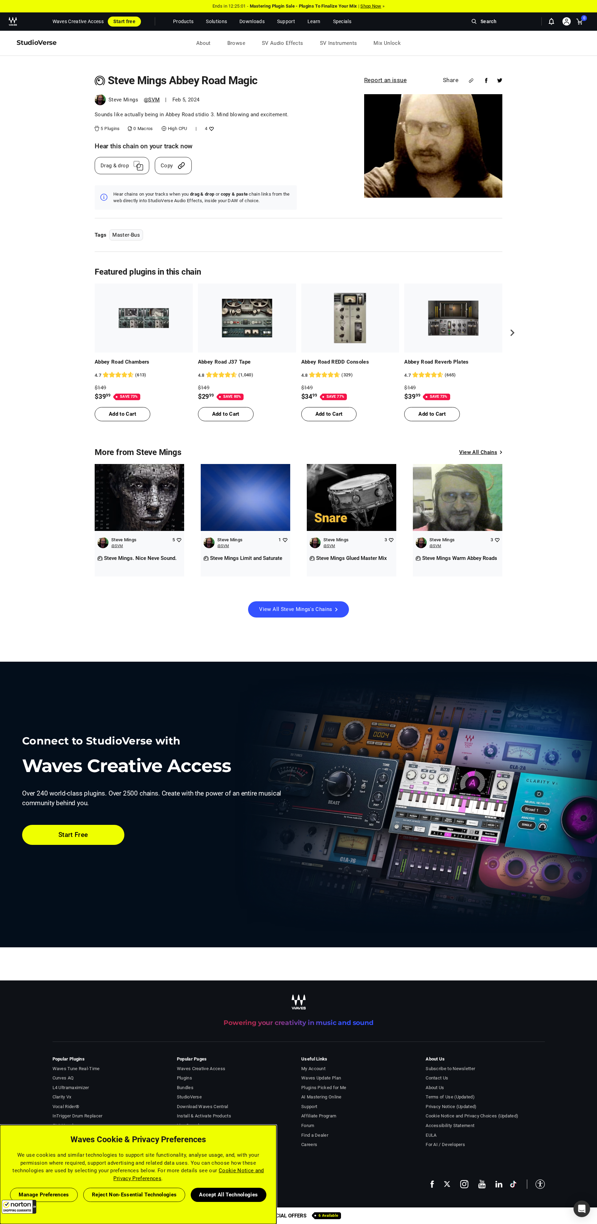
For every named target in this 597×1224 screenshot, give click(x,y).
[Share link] (471, 80)
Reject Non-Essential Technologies (134, 1195)
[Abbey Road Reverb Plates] (453, 318)
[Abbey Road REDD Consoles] (350, 318)
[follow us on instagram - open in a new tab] (464, 1184)
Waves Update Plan (321, 1077)
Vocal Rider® (66, 1106)
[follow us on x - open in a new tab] (447, 1184)
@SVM (152, 100)
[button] (19, 1207)
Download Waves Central (202, 1106)
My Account (313, 1068)
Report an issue (385, 80)
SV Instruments (338, 43)
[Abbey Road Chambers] (144, 318)
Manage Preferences (44, 1195)
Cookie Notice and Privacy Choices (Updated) (472, 1115)
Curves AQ (63, 1077)
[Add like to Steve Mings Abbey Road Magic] (210, 128)
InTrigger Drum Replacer (78, 1115)
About (203, 43)
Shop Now (370, 6)
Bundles (185, 1087)
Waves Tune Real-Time (76, 1068)
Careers (309, 1144)
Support (309, 1106)
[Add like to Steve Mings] (178, 539)
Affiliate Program (318, 1115)
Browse (236, 43)
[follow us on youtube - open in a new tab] (482, 1183)
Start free (124, 21)
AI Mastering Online (321, 1096)
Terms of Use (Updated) (450, 1096)
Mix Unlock (387, 43)
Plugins (184, 1077)
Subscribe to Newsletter (450, 1068)
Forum (307, 1125)
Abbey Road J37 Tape (224, 362)
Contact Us (437, 1077)
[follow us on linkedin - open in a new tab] (498, 1184)
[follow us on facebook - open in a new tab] (432, 1184)
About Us (435, 1087)
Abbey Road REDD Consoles (335, 362)
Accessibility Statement (450, 1125)
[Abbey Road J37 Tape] (247, 318)
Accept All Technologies (228, 1195)
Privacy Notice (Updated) (451, 1106)
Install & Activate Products (204, 1115)
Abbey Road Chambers (122, 362)
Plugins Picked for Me (323, 1087)
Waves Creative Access (78, 21)
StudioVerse (189, 1096)
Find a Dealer (314, 1135)
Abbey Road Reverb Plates (436, 362)
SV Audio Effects (282, 43)
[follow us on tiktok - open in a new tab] (513, 1184)
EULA (431, 1135)
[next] (510, 333)
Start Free (73, 835)
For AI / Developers (445, 1144)
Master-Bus (126, 235)
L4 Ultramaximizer (71, 1087)
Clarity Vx (62, 1096)
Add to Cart (122, 414)
